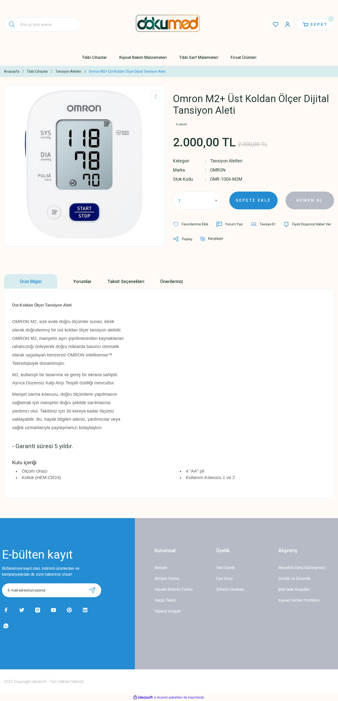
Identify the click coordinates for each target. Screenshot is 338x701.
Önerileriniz (171, 281)
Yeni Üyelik (225, 567)
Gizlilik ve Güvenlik (294, 578)
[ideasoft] (143, 697)
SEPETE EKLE (253, 200)
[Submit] (92, 590)
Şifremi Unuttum (230, 589)
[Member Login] (287, 24)
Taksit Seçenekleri (125, 281)
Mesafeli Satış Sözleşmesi (301, 567)
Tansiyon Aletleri (226, 160)
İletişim (161, 567)
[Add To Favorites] (190, 224)
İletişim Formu (167, 578)
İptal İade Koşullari (294, 589)
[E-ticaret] (168, 697)
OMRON (218, 170)
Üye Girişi (224, 578)
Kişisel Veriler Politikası (299, 600)
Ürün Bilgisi (31, 281)
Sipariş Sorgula (168, 611)
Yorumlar (82, 281)
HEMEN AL (309, 200)
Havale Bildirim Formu (174, 589)
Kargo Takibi (165, 600)
